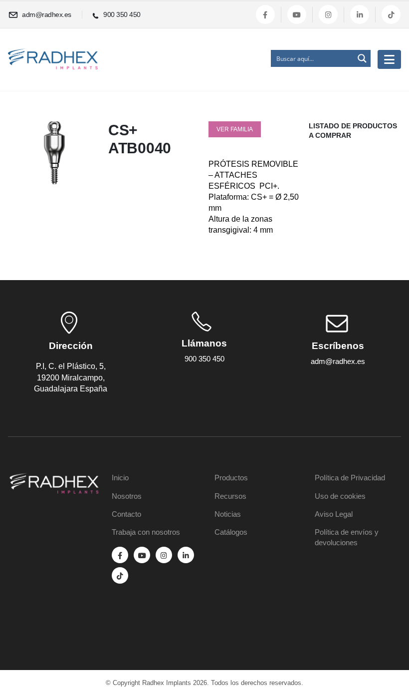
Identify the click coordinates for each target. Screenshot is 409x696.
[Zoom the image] (54, 478)
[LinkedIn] (359, 14)
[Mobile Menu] (389, 59)
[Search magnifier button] (362, 58)
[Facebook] (265, 14)
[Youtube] (296, 14)
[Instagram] (328, 14)
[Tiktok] (391, 14)
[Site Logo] (53, 59)
